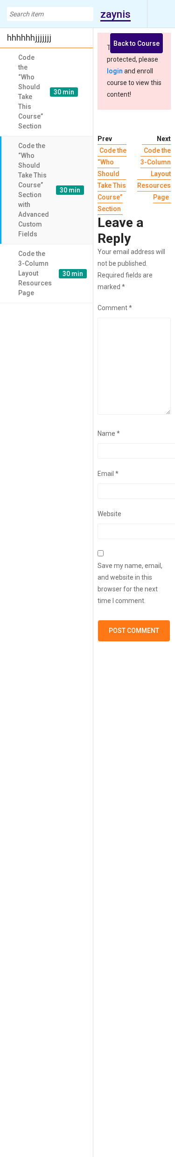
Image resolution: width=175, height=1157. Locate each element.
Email (108, 473)
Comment (115, 308)
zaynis (115, 14)
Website (109, 514)
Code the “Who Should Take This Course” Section (112, 180)
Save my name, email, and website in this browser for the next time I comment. (130, 583)
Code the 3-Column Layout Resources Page (154, 174)
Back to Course (136, 43)
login (115, 71)
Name (109, 433)
